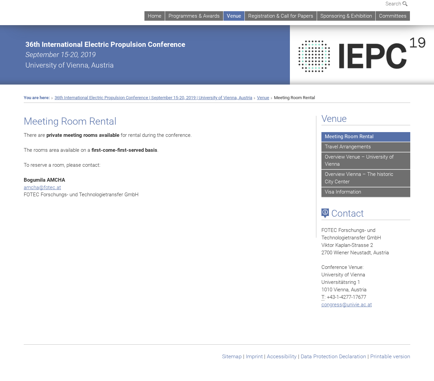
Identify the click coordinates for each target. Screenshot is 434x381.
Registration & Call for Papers (280, 16)
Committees (393, 16)
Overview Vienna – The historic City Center (359, 178)
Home (154, 16)
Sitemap (232, 356)
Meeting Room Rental (349, 136)
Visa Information (343, 192)
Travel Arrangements (348, 147)
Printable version (390, 356)
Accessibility (282, 356)
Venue (234, 16)
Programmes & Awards (194, 16)
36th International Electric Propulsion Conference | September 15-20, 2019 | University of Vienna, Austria (153, 97)
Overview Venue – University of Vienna (359, 160)
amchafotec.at (42, 187)
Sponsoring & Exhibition (346, 16)
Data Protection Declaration (333, 356)
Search (394, 4)
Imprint (254, 356)
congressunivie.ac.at (346, 305)
